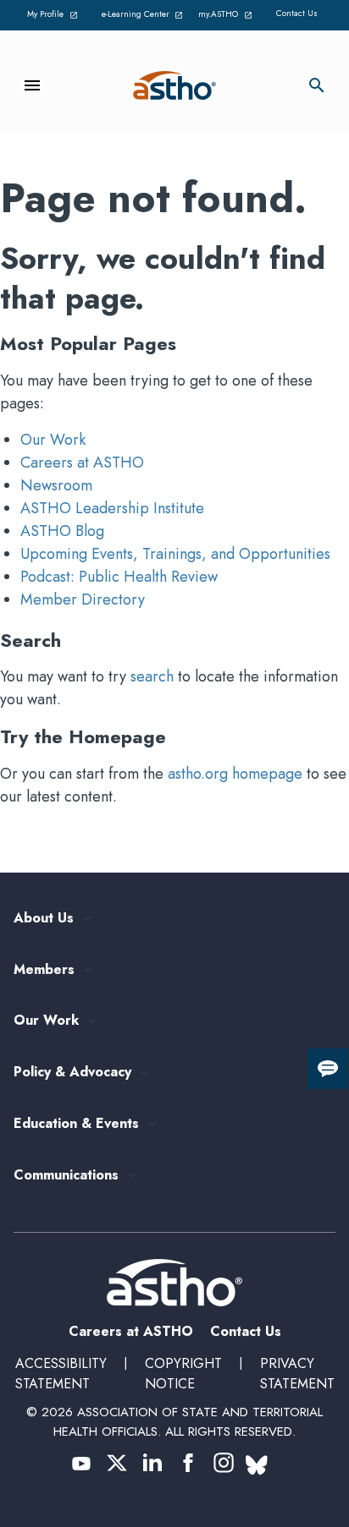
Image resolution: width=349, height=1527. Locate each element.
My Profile (55, 15)
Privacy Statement (297, 1373)
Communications (66, 1176)
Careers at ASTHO (82, 462)
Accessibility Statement (61, 1373)
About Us (44, 919)
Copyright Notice (183, 1373)
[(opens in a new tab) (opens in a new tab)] (81, 1462)
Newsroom (56, 485)
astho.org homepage (235, 774)
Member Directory (82, 599)
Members (44, 970)
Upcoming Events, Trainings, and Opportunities (175, 554)
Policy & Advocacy (72, 1072)
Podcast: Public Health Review (119, 577)
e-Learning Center (141, 15)
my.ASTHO (228, 15)
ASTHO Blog (62, 531)
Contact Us (297, 13)
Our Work (53, 440)
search (152, 676)
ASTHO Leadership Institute (112, 508)
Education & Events (76, 1124)
